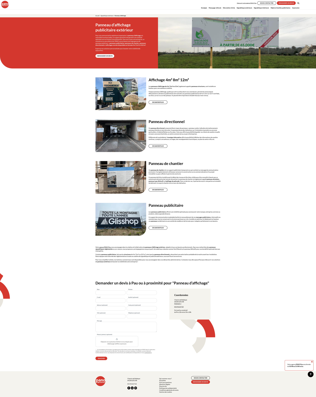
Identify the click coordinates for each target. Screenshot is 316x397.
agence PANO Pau (105, 247)
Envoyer (101, 358)
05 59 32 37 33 (179, 307)
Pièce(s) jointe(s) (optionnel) (104, 334)
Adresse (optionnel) (102, 305)
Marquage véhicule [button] (215, 8)
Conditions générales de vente (168, 390)
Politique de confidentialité (168, 388)
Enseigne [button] (204, 8)
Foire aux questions (165, 382)
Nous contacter (266, 3)
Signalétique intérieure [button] (261, 8)
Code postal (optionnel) (134, 305)
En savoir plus (158, 102)
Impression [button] (295, 8)
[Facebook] (128, 388)
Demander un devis (286, 3)
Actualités (162, 380)
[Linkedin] (132, 388)
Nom (98, 289)
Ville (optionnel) (101, 313)
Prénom (130, 289)
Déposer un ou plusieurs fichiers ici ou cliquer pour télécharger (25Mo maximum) (117, 343)
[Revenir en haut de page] (311, 374)
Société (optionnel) (133, 297)
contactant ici (148, 352)
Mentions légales (164, 384)
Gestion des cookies (165, 392)
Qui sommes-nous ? (165, 378)
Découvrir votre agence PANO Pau (247, 3)
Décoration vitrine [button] (229, 8)
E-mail (98, 297)
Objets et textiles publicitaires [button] (280, 8)
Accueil (97, 15)
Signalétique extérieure (107, 15)
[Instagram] (135, 388)
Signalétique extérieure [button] (244, 8)
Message (99, 321)
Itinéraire (177, 304)
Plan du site (163, 386)
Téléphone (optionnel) (134, 313)
